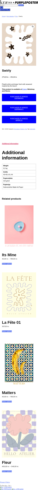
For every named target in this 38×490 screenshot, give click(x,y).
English (9, 487)
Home (3, 16)
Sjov (16, 16)
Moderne (22, 129)
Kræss (24, 89)
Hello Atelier (32, 129)
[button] (33, 26)
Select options (7, 264)
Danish (9, 489)
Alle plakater (10, 16)
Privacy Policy (5, 482)
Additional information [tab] (10, 143)
